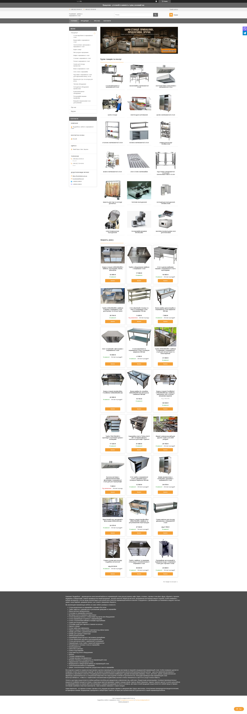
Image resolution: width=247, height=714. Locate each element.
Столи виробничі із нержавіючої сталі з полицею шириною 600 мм (139, 350)
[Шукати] (155, 15)
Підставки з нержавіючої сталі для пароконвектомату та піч (166, 173)
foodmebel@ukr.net (78, 178)
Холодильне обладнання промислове (166, 203)
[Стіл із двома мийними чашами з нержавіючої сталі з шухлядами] (165, 255)
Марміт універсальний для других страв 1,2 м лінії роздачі (165, 437)
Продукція (85, 21)
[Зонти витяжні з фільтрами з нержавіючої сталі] (166, 73)
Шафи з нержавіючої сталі (165, 115)
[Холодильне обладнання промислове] (166, 190)
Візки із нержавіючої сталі (112, 171)
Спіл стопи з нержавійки (139, 171)
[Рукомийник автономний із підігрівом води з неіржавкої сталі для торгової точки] (165, 548)
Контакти (107, 21)
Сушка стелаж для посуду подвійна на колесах (112, 561)
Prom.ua (132, 698)
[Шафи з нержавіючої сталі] (166, 103)
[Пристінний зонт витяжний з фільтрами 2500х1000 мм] (112, 507)
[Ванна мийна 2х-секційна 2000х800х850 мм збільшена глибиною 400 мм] (139, 379)
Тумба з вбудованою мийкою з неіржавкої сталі (139, 267)
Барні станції (112, 115)
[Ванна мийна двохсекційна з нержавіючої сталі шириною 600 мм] (165, 295)
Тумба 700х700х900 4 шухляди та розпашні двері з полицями (112, 437)
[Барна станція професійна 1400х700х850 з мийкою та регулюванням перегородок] (139, 507)
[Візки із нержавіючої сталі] (112, 159)
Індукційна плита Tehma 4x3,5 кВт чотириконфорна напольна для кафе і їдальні (139, 437)
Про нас (97, 21)
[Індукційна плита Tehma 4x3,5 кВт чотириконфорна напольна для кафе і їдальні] (139, 424)
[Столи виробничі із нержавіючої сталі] (112, 73)
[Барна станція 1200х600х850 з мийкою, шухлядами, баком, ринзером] (112, 255)
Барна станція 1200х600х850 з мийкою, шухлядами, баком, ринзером (112, 268)
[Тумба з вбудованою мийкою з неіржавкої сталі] (139, 255)
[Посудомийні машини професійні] (139, 219)
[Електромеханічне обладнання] (112, 219)
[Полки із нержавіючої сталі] (139, 130)
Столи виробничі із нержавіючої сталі (112, 86)
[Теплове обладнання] (139, 190)
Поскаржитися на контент (127, 700)
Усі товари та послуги (169, 581)
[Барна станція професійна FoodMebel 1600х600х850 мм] (112, 379)
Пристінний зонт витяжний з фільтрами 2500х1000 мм (113, 520)
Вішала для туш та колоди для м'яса (112, 203)
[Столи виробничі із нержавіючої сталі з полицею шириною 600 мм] (139, 336)
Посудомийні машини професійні (139, 232)
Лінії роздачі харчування (139, 115)
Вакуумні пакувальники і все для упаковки (166, 232)
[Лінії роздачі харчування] (139, 103)
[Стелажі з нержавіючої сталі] (112, 130)
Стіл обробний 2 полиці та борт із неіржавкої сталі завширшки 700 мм (139, 309)
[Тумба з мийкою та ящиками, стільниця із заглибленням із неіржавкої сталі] (139, 548)
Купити (113, 280)
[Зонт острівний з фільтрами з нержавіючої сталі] (112, 336)
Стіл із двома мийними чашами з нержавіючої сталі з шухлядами (165, 268)
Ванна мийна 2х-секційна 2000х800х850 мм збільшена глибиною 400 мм (139, 392)
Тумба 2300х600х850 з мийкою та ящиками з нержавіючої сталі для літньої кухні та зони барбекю (165, 351)
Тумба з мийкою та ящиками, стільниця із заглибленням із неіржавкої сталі (139, 562)
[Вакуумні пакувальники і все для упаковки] (166, 219)
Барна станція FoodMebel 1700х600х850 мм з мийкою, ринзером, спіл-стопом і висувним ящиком (165, 393)
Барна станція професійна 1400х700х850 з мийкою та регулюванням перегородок (139, 521)
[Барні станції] (112, 103)
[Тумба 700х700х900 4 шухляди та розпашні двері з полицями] (112, 424)
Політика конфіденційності (142, 700)
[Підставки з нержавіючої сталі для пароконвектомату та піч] (166, 159)
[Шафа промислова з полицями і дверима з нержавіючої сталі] (165, 465)
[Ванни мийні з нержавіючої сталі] (139, 73)
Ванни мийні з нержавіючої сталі (139, 86)
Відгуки (73, 111)
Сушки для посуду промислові (165, 143)
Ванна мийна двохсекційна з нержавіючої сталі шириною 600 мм (165, 309)
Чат (240, 709)
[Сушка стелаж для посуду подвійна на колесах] (112, 548)
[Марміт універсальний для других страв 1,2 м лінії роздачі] (165, 424)
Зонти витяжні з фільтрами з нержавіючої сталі (166, 86)
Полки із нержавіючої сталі (139, 142)
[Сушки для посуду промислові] (166, 130)
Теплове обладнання (139, 202)
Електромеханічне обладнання (112, 232)
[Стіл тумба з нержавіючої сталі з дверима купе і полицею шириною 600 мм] (139, 465)
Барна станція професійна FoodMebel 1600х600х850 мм (113, 392)
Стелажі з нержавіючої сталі (112, 142)
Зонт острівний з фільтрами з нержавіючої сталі (112, 349)
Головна (74, 21)
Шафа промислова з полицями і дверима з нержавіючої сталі (165, 478)
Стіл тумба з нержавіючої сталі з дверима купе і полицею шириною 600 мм (139, 478)
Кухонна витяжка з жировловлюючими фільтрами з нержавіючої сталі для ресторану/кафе (112, 479)
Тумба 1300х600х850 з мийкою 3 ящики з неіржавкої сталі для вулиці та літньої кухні (112, 309)
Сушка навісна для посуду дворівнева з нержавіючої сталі (165, 521)
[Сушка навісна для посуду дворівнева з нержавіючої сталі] (165, 507)
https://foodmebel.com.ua (80, 176)
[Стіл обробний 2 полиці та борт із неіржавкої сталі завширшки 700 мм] (139, 295)
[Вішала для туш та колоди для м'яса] (112, 190)
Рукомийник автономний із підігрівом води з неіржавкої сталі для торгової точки (165, 562)
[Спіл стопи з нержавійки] (139, 159)
